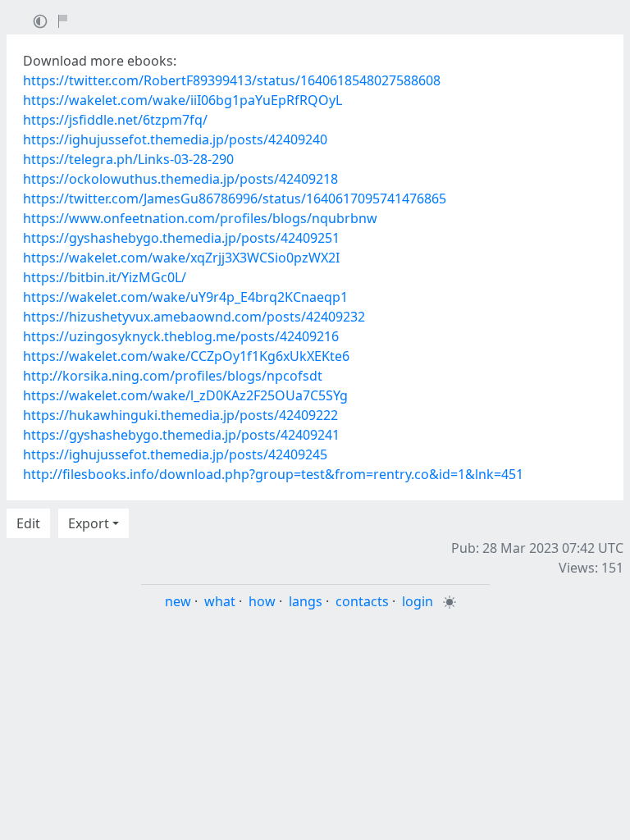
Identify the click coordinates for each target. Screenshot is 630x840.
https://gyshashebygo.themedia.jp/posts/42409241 (181, 435)
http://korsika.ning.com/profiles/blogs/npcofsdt (172, 376)
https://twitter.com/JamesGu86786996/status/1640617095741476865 (234, 198)
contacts (362, 601)
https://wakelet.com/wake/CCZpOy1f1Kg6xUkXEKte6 (186, 356)
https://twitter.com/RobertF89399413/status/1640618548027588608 (232, 80)
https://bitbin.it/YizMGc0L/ (104, 277)
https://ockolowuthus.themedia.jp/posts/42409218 (180, 179)
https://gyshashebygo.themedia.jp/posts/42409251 (181, 238)
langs (305, 601)
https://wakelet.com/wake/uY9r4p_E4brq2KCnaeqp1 (185, 297)
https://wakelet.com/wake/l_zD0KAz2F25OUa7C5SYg (185, 395)
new (178, 601)
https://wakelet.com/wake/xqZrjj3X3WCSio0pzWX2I (181, 258)
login (417, 601)
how (262, 601)
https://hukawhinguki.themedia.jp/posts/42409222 (180, 415)
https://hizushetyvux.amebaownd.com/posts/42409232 (194, 317)
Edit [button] (28, 523)
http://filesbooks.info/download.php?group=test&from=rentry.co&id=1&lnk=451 (273, 474)
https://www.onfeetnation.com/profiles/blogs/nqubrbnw (200, 218)
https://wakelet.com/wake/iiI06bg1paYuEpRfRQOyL (182, 100)
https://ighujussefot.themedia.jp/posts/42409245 (175, 454)
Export (88, 523)
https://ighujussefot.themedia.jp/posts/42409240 (175, 139)
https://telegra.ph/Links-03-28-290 (128, 159)
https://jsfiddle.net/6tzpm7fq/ (115, 120)
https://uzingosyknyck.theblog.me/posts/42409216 (181, 336)
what (219, 601)
